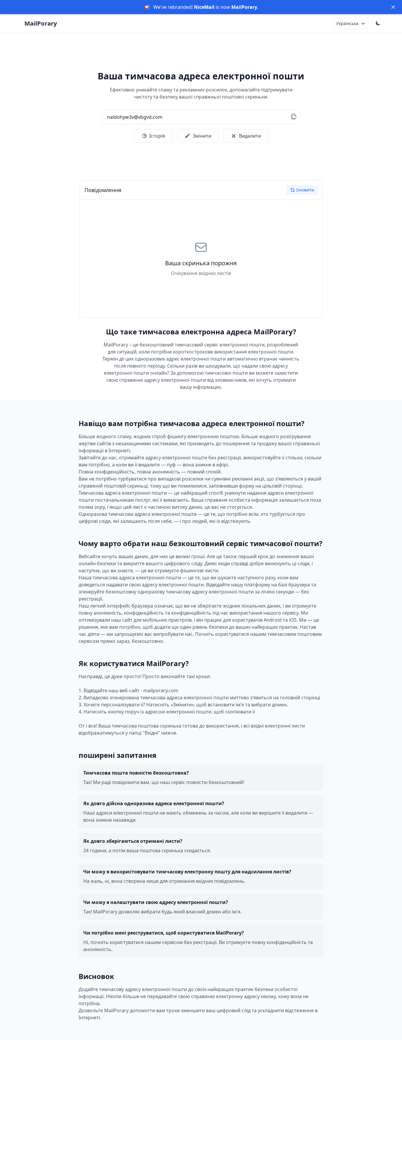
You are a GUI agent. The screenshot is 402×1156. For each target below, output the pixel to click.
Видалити (250, 136)
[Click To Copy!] (294, 117)
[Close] (393, 7)
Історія (157, 136)
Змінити (202, 136)
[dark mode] (379, 23)
